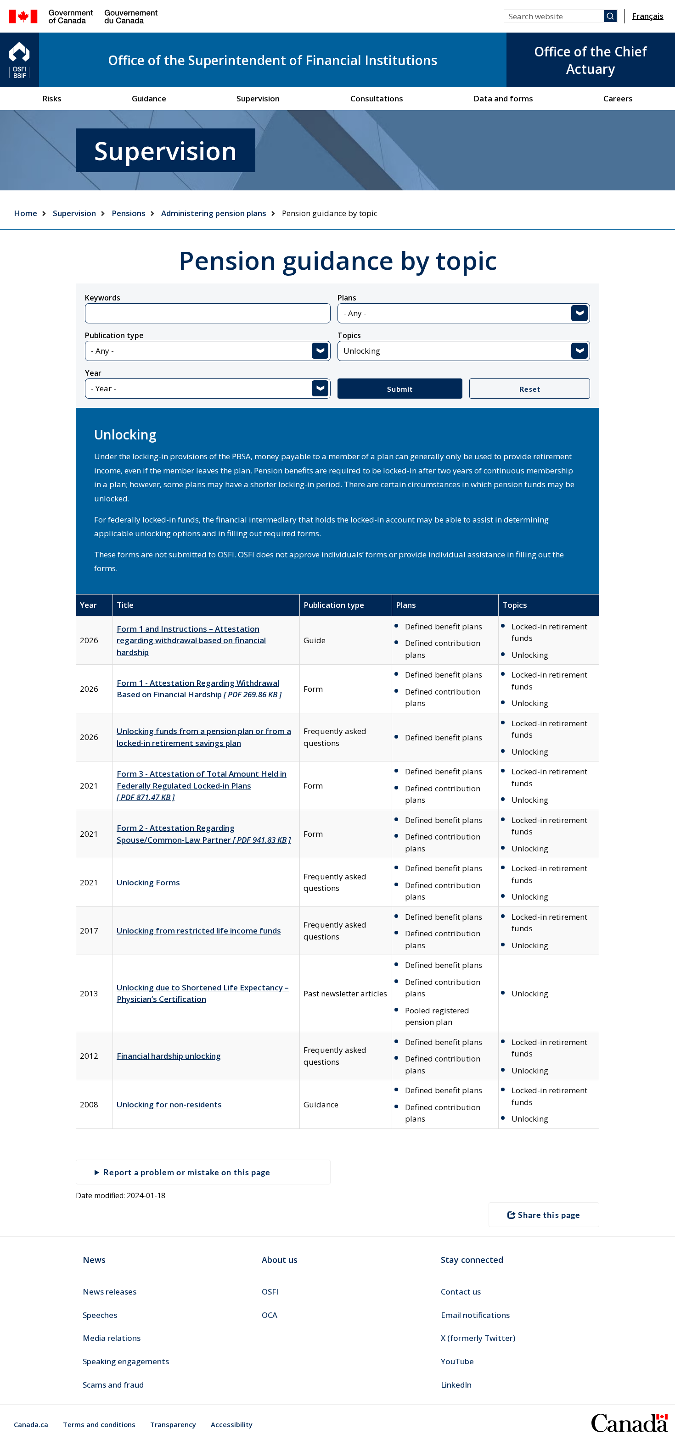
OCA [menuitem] (269, 1315)
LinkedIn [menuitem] (456, 1384)
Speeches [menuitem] (100, 1315)
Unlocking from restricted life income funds (199, 930)
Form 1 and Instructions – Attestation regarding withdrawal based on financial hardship (191, 640)
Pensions (129, 213)
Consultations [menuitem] (376, 98)
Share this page (549, 1215)
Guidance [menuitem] (149, 98)
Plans (347, 298)
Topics (349, 335)
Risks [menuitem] (52, 98)
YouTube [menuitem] (457, 1361)
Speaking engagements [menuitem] (126, 1361)
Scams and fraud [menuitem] (113, 1384)
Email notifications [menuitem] (475, 1315)
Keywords (102, 298)
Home (25, 213)
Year (93, 373)
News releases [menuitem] (109, 1291)
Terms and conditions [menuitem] (99, 1424)
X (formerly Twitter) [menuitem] (478, 1338)
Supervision (74, 213)
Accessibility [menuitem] (232, 1424)
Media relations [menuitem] (112, 1338)
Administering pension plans (213, 213)
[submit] (610, 16)
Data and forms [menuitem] (503, 98)
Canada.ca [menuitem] (31, 1424)
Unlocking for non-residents (169, 1104)
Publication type (114, 335)
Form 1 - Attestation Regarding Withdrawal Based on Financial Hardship (199, 689)
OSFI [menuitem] (270, 1291)
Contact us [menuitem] (461, 1291)
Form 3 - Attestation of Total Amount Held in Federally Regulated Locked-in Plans (202, 785)
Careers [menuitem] (618, 98)
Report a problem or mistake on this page (186, 1172)
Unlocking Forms (148, 882)
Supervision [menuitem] (258, 98)
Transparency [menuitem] (173, 1424)
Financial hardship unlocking (169, 1055)
